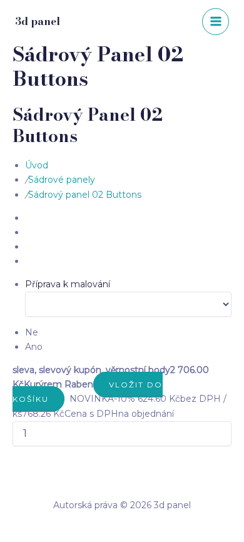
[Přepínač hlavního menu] (215, 21)
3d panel (37, 21)
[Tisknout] (65, 398)
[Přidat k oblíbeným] (68, 398)
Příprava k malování (67, 284)
